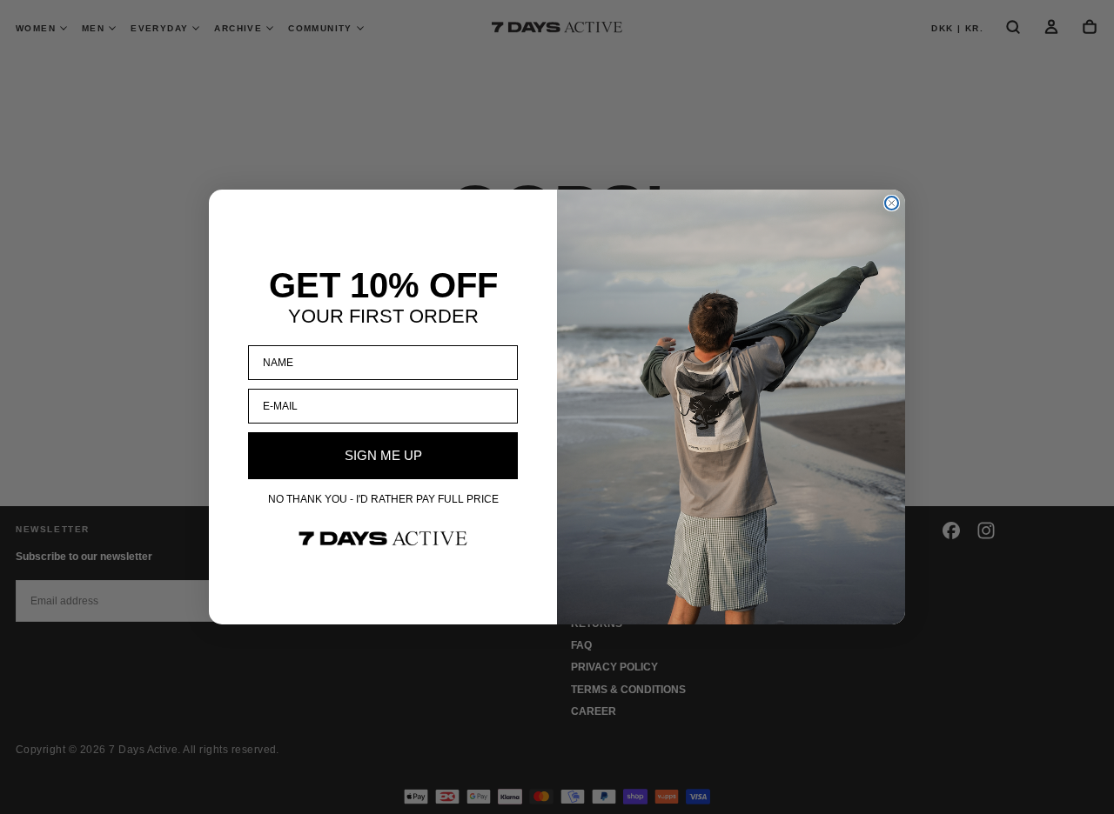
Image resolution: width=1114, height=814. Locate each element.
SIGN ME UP (383, 455)
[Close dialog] (891, 203)
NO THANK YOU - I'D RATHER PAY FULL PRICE (383, 499)
